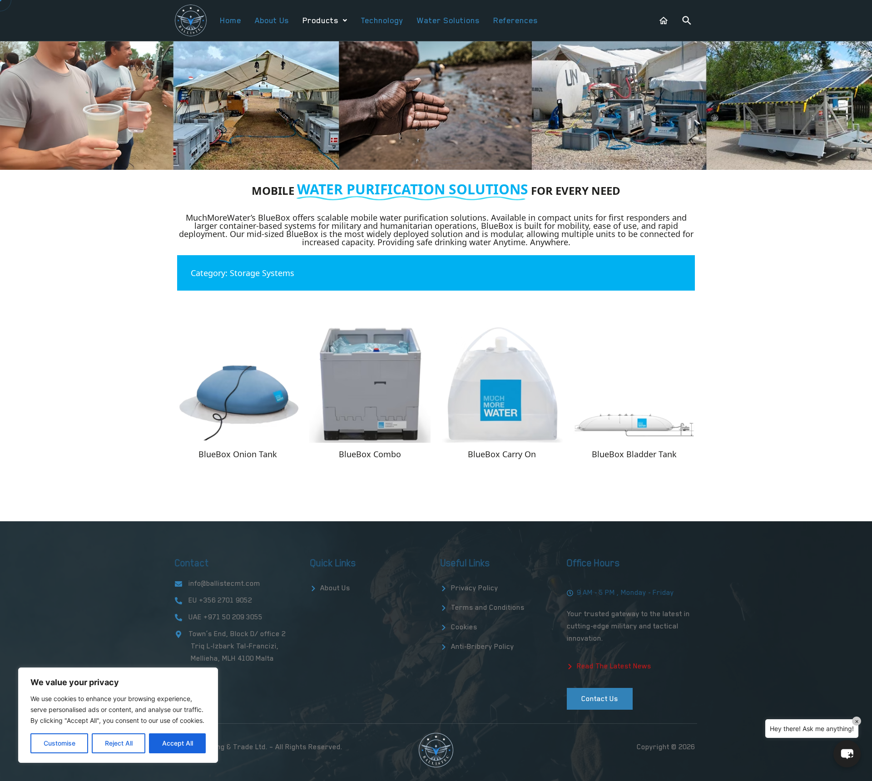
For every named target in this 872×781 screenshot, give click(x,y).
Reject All (119, 743)
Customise (59, 743)
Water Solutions (448, 20)
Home (230, 20)
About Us (272, 20)
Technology (382, 20)
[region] (118, 715)
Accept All (177, 743)
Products (320, 20)
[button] (325, 20)
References (515, 20)
